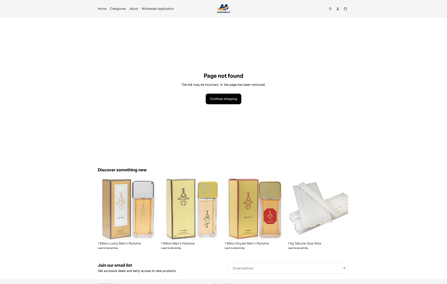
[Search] (330, 9)
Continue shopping (223, 99)
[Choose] (344, 234)
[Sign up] (344, 268)
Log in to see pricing (108, 248)
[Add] (154, 234)
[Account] (338, 9)
